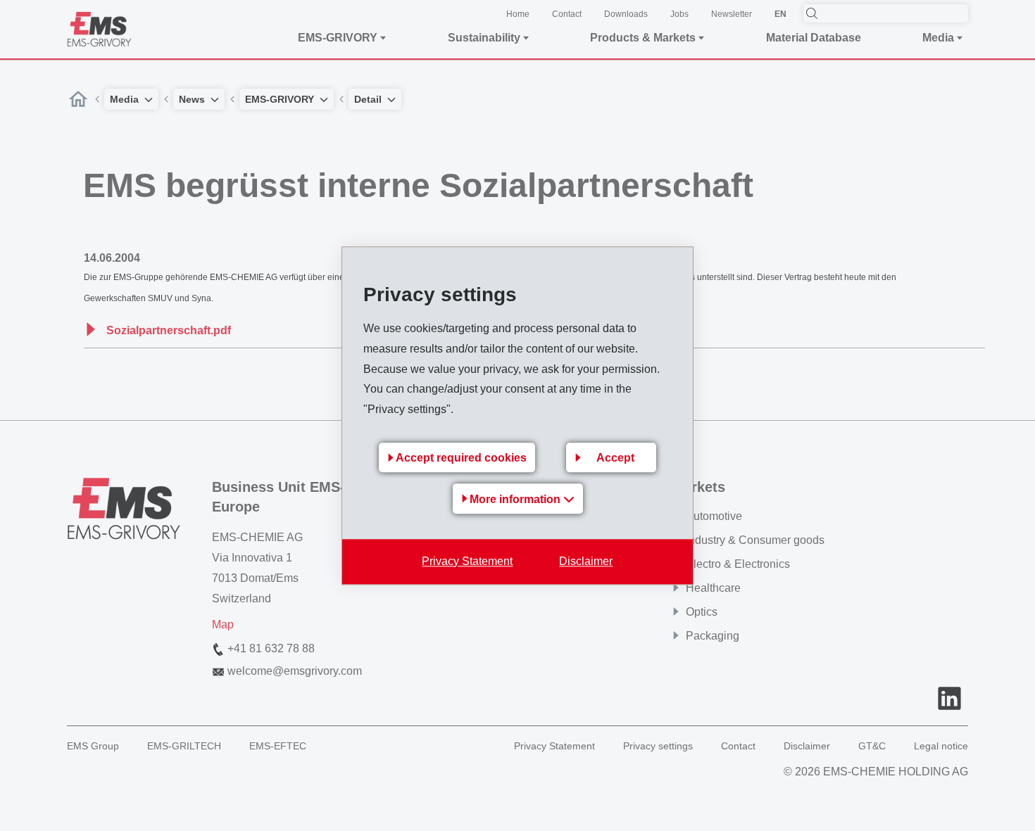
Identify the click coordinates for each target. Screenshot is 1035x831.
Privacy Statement (467, 561)
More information (516, 499)
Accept (615, 458)
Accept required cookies (461, 458)
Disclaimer (586, 561)
